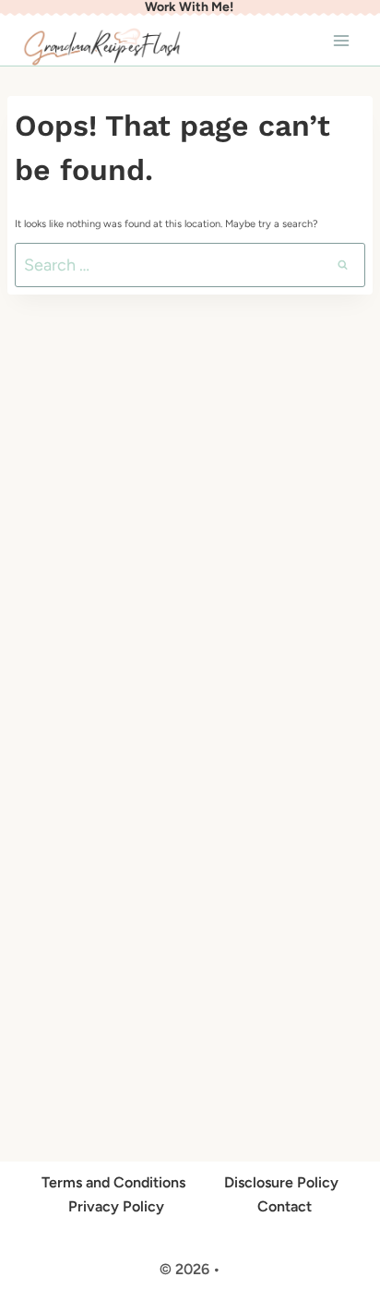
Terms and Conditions (113, 1182)
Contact (284, 1206)
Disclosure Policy (281, 1182)
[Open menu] (341, 40)
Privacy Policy (116, 1206)
